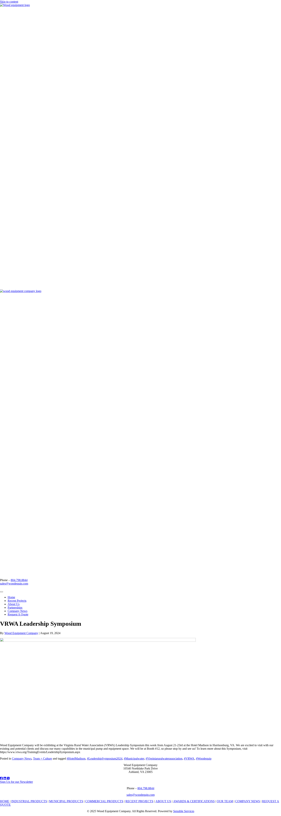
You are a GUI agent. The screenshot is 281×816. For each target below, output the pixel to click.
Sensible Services (183, 811)
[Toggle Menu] (1, 591)
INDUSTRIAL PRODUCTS (29, 801)
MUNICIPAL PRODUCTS (66, 801)
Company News (17, 611)
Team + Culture (42, 758)
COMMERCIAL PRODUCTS (104, 801)
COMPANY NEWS (247, 801)
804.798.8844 (19, 580)
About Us (13, 604)
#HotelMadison (76, 758)
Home (11, 597)
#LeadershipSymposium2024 (104, 758)
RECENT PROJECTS (139, 801)
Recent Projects (17, 600)
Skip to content (9, 1)
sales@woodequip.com (14, 583)
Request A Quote (18, 614)
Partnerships (15, 607)
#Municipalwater (134, 758)
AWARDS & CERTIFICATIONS (194, 801)
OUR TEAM (225, 801)
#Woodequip (203, 758)
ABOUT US (163, 801)
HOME (4, 801)
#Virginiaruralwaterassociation (164, 758)
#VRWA (189, 758)
